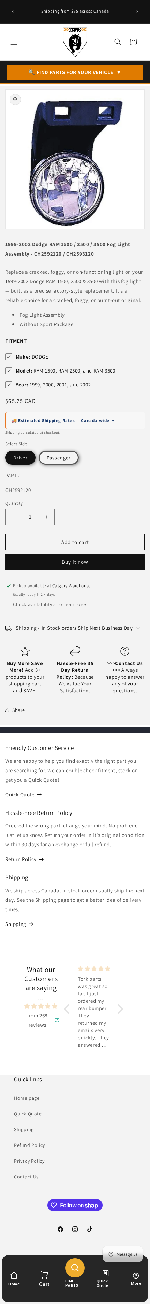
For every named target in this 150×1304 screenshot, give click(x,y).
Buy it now (75, 562)
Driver (20, 458)
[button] (14, 42)
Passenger (59, 458)
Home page (26, 1098)
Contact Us (26, 1176)
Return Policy (21, 859)
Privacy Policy (29, 1161)
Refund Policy (29, 1145)
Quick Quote (20, 794)
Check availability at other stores (50, 604)
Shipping (12, 432)
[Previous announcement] (13, 11)
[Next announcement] (137, 11)
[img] (41, 1006)
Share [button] (18, 710)
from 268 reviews (37, 1020)
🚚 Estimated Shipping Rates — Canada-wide (63, 420)
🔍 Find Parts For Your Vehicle (74, 72)
